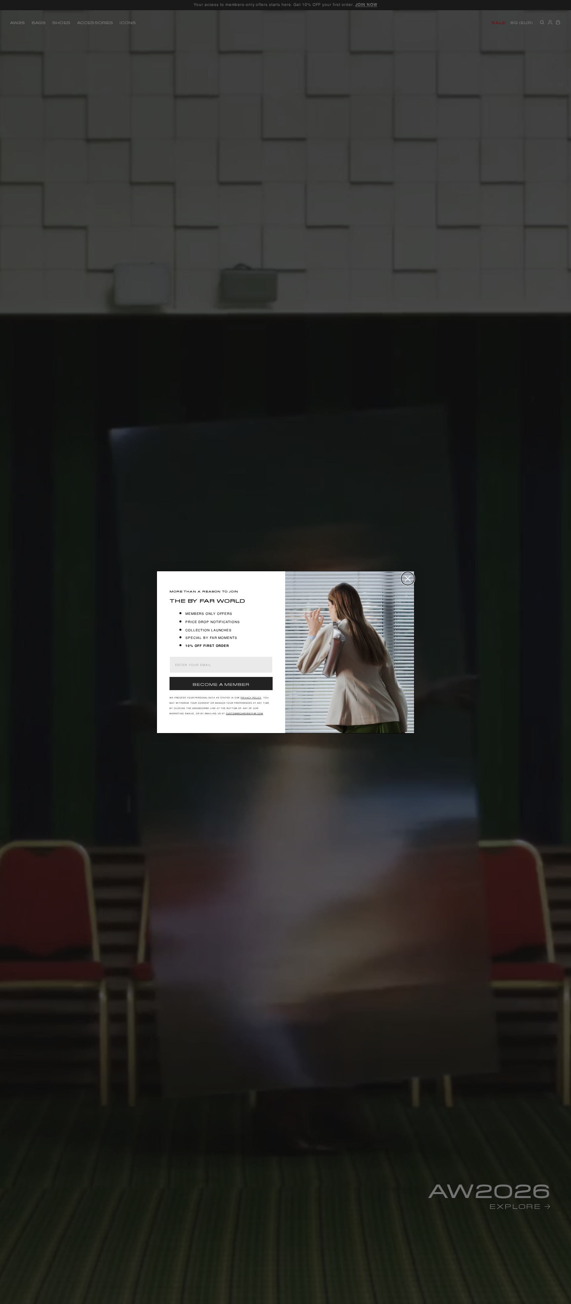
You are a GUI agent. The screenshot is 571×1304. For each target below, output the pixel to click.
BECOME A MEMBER (221, 684)
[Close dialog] (407, 578)
